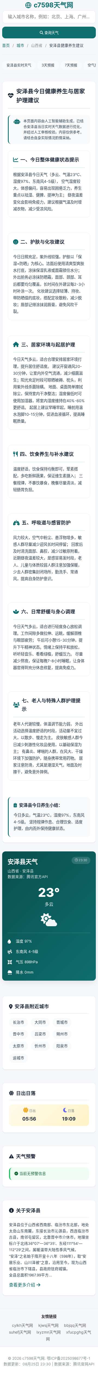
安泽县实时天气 (19, 65)
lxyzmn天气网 (48, 1332)
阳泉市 (62, 1046)
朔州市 (62, 1034)
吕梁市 (40, 1034)
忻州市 (40, 1046)
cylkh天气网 (22, 1325)
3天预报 (48, 65)
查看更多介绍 (22, 1285)
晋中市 (18, 1034)
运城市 (18, 1058)
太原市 (18, 1046)
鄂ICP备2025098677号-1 (68, 1358)
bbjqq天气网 (75, 1325)
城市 (20, 45)
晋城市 (62, 1022)
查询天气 (51, 33)
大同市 (40, 1022)
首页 (6, 45)
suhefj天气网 (20, 1332)
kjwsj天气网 (48, 1325)
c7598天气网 (53, 5)
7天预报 (71, 65)
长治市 (18, 1022)
